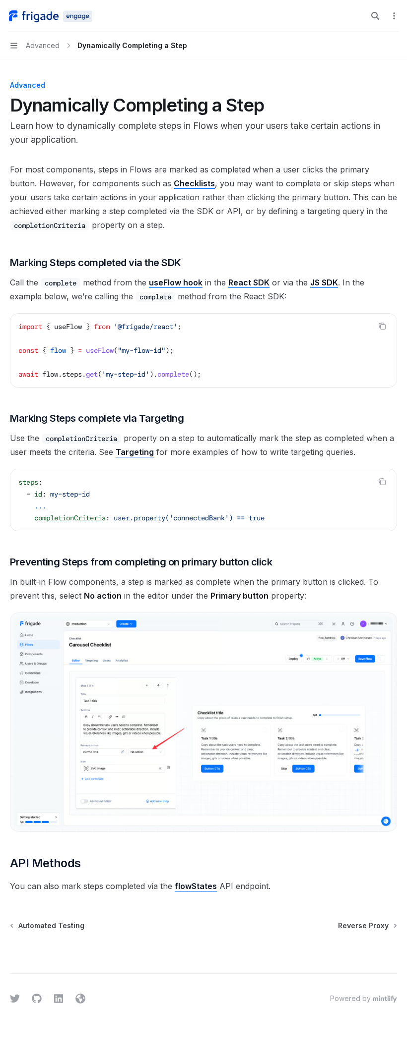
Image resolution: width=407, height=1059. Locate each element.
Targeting (135, 452)
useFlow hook (176, 282)
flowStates (196, 886)
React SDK (249, 282)
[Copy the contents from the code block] (382, 326)
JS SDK (324, 282)
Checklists (194, 183)
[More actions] (394, 16)
